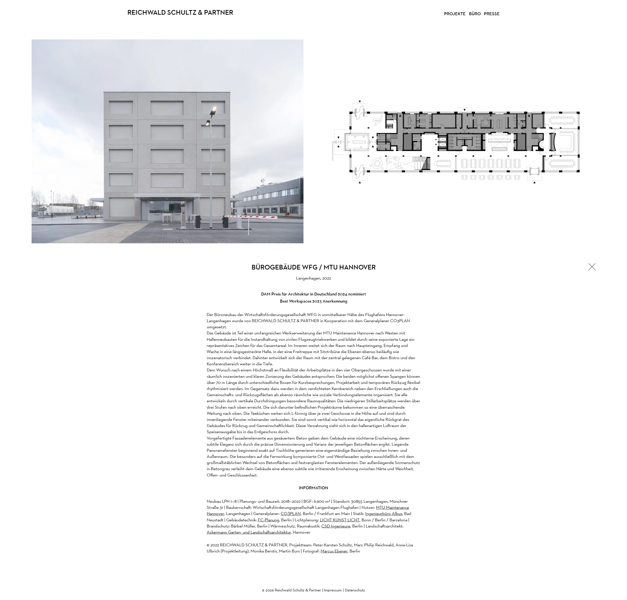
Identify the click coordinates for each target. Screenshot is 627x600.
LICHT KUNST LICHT (340, 520)
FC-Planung (268, 520)
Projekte (455, 14)
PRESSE (492, 14)
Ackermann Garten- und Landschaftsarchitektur (249, 532)
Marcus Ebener (334, 551)
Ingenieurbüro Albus (383, 513)
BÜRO (475, 14)
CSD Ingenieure (335, 526)
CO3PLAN (291, 513)
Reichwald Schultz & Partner (180, 13)
